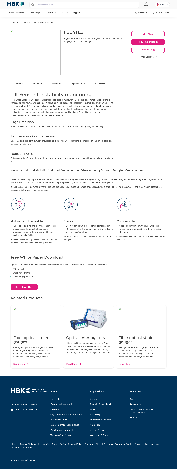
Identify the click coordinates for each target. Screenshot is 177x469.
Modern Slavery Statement (25, 444)
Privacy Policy (75, 444)
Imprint (46, 444)
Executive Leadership (61, 404)
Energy (133, 417)
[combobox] (84, 5)
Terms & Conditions (60, 435)
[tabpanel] (88, 127)
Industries (135, 391)
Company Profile (124, 444)
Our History (56, 399)
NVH (92, 409)
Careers (54, 409)
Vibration (95, 425)
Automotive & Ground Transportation (141, 411)
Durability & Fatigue (100, 420)
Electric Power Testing (102, 404)
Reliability (95, 414)
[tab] (20, 83)
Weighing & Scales (99, 435)
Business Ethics (58, 420)
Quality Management (61, 430)
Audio (133, 399)
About (53, 391)
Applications (97, 391)
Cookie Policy (59, 444)
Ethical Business (104, 444)
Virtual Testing (97, 430)
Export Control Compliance (64, 425)
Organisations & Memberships (66, 414)
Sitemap (89, 444)
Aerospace (135, 404)
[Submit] (33, 5)
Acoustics (95, 399)
